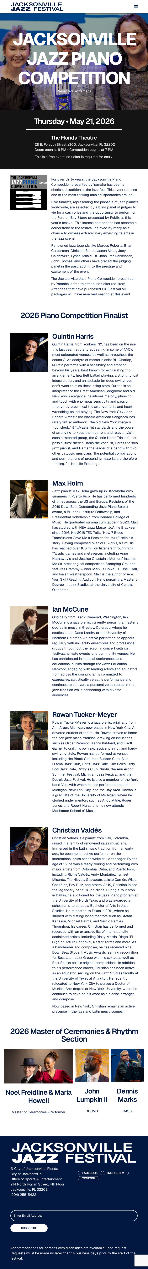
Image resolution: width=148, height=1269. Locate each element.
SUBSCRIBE (29, 1228)
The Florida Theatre (74, 137)
